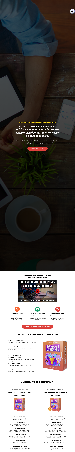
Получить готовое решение (37, 148)
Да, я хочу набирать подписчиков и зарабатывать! (37, 326)
